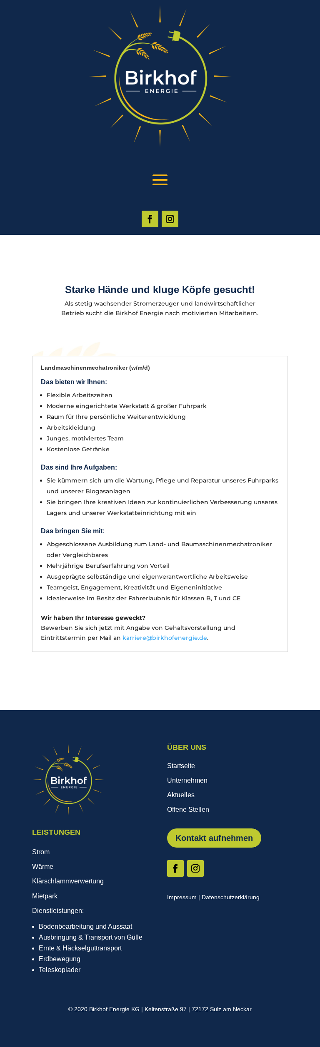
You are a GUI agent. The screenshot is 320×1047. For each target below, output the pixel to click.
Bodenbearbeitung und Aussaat (85, 926)
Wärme (42, 866)
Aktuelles (181, 794)
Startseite (181, 765)
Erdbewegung (59, 958)
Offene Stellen (188, 809)
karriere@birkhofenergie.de (164, 638)
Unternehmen (187, 780)
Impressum (182, 897)
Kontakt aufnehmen (214, 838)
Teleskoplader (59, 969)
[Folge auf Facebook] (150, 219)
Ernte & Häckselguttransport (80, 948)
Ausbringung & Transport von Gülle (90, 937)
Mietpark (45, 896)
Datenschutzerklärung (231, 897)
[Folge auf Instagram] (170, 219)
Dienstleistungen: (58, 910)
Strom (41, 852)
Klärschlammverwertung (68, 881)
